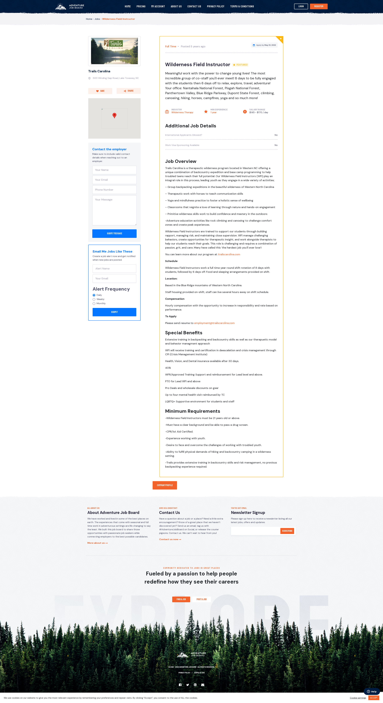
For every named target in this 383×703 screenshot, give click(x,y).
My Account (158, 6)
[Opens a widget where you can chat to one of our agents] (372, 692)
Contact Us (194, 6)
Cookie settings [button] (358, 698)
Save (102, 91)
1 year (214, 112)
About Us (176, 6)
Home (128, 6)
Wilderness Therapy (182, 112)
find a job (181, 599)
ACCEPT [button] (373, 698)
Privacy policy (184, 673)
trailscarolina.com (229, 254)
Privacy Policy (215, 6)
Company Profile (165, 485)
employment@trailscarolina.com (214, 323)
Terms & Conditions (242, 6)
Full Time (170, 46)
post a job (202, 599)
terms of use (199, 673)
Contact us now (169, 539)
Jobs (97, 19)
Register (318, 6)
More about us (96, 542)
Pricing (141, 6)
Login (301, 6)
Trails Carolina (99, 71)
